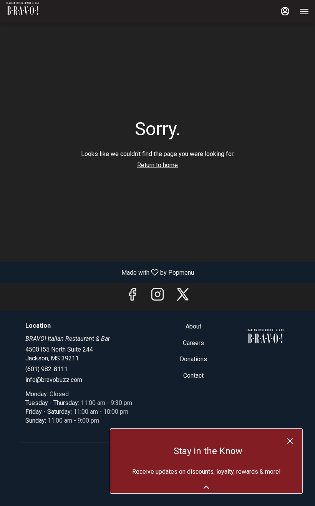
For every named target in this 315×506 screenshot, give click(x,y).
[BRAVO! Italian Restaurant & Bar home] (40, 11)
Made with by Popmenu (100, 272)
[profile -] (285, 11)
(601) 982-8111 (46, 369)
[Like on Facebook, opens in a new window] (132, 297)
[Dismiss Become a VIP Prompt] (290, 441)
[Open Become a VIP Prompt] (206, 487)
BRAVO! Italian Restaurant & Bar (265, 339)
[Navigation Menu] (304, 11)
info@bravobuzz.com (53, 379)
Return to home (157, 165)
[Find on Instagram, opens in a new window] (157, 297)
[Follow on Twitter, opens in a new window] (183, 297)
